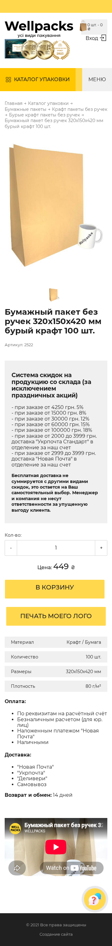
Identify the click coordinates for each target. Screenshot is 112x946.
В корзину (54, 587)
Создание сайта (56, 934)
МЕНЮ (97, 79)
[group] (56, 206)
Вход (92, 38)
